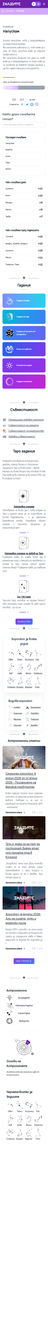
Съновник (8, 26)
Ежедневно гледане (24, 506)
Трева (8, 216)
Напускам (10, 143)
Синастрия (24, 1013)
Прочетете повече (14, 812)
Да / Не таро (24, 596)
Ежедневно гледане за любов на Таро (24, 553)
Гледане (22, 532)
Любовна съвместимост (21, 436)
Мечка (8, 209)
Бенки (8, 169)
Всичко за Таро (24, 621)
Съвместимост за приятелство (26, 431)
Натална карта (24, 1005)
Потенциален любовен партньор (26, 419)
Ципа (8, 156)
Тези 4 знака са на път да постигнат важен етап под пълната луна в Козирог (23, 850)
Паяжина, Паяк (12, 264)
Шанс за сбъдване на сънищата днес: (18, 85)
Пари (8, 162)
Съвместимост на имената (23, 425)
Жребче (9, 149)
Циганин (9, 188)
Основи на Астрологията (17, 1063)
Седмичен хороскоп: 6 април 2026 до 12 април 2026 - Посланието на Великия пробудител (21, 780)
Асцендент (24, 997)
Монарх (9, 202)
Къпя (8, 195)
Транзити (24, 1021)
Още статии (22, 961)
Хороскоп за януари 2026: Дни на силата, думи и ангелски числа (23, 918)
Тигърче (9, 236)
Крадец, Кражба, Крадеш (16, 243)
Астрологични (17, 990)
